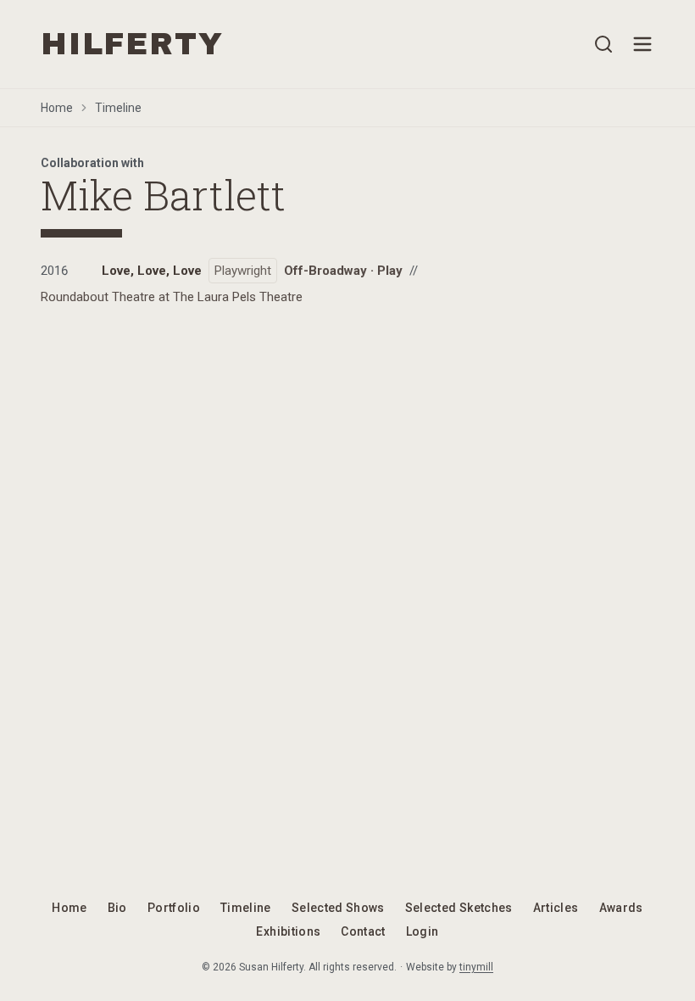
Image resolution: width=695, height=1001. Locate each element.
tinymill (476, 967)
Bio (117, 907)
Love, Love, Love (152, 270)
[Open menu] (642, 44)
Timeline (118, 108)
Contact (363, 931)
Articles (556, 907)
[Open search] (603, 44)
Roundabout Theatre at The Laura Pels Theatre (172, 297)
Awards (621, 907)
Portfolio (173, 907)
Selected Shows (338, 907)
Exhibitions (288, 931)
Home (57, 108)
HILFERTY (132, 44)
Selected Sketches (459, 907)
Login (422, 931)
